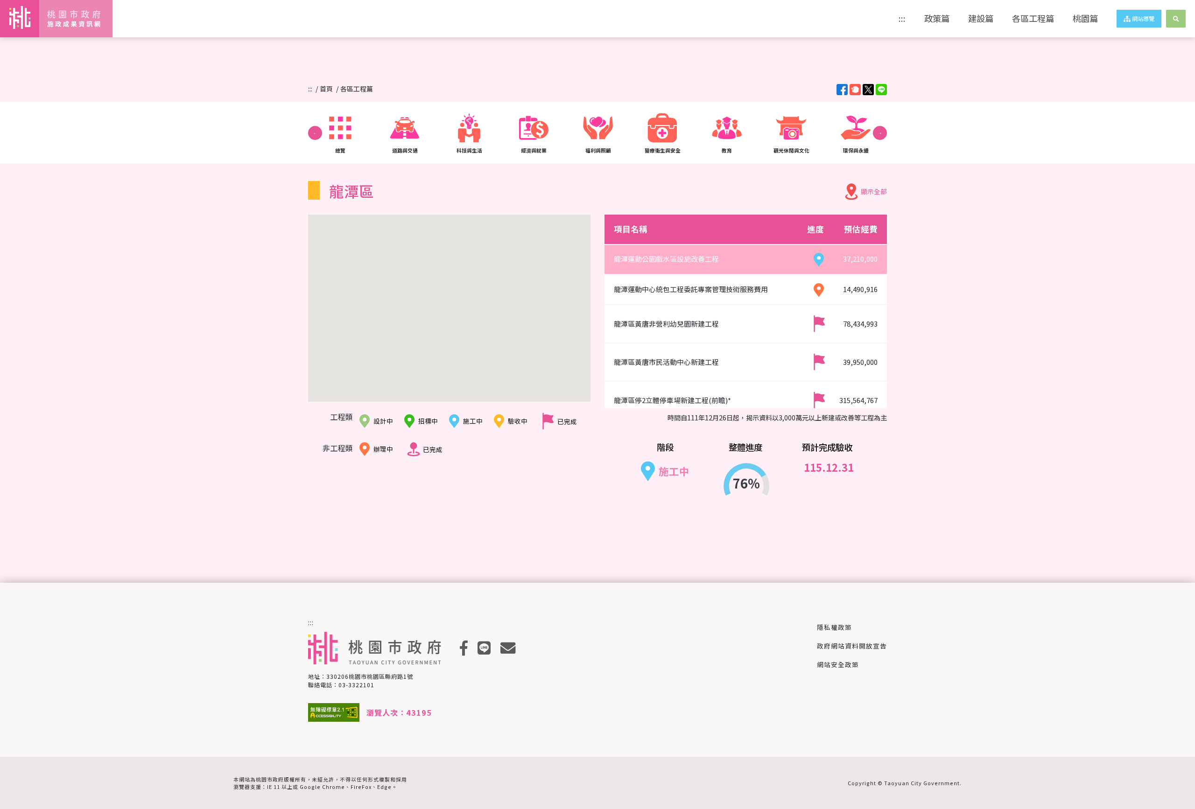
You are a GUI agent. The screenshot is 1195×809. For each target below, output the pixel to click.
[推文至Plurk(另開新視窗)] (855, 89)
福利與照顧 (598, 150)
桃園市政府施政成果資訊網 (49, 18)
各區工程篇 (1033, 18)
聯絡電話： (341, 685)
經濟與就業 (534, 150)
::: (902, 18)
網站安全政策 (838, 664)
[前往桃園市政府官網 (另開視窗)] (374, 648)
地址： (360, 676)
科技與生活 (469, 150)
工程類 (341, 416)
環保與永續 (856, 150)
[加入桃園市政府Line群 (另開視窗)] (484, 648)
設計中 (383, 420)
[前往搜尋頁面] (1176, 19)
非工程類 (337, 447)
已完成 (567, 421)
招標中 (428, 420)
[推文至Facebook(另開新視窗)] (842, 89)
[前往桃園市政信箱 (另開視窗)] (508, 648)
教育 (727, 150)
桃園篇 (1085, 18)
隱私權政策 (834, 627)
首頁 (326, 88)
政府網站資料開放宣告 (852, 645)
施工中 (473, 420)
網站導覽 (1142, 18)
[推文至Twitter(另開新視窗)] (868, 89)
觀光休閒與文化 (791, 150)
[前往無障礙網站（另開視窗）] (333, 712)
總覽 (340, 150)
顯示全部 (874, 191)
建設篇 (980, 18)
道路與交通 (405, 150)
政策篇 (936, 18)
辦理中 (383, 448)
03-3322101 (356, 685)
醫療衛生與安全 (663, 150)
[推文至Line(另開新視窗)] (881, 89)
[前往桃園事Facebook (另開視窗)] (464, 648)
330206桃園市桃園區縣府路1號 (369, 676)
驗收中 (517, 420)
